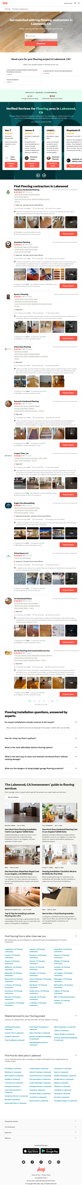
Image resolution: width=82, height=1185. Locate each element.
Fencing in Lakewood (12, 1086)
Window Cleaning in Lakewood (65, 1076)
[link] (7, 158)
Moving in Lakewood (12, 1099)
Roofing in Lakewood (12, 1079)
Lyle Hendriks (47, 825)
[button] (20, 222)
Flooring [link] (7, 9)
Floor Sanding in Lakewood (14, 1040)
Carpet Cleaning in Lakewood (40, 1083)
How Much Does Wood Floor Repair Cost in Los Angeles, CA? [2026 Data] (22, 872)
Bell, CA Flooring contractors (64, 997)
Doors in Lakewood (61, 1072)
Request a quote (11, 164)
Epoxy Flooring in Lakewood (40, 1033)
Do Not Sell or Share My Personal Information (41, 1181)
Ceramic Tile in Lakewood (14, 1033)
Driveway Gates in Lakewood (40, 1094)
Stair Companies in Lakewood (64, 1027)
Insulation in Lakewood (38, 1097)
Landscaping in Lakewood (39, 1068)
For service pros (10, 1127)
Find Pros (41, 43)
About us (7, 1138)
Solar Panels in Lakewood (39, 1101)
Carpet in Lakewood (12, 1036)
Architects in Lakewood (62, 1090)
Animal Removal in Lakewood (40, 1076)
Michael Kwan (10, 825)
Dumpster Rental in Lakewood (40, 1086)
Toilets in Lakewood (61, 1030)
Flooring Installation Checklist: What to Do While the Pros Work (59, 872)
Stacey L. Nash (47, 867)
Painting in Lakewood (37, 1090)
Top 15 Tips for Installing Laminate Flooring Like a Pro (20, 914)
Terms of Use (36, 1175)
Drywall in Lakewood (61, 1097)
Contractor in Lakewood (62, 1068)
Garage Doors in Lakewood (64, 1079)
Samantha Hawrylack (13, 909)
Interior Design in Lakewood (64, 1034)
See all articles (13, 797)
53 (52, 701)
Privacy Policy (46, 1175)
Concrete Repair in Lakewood (40, 1079)
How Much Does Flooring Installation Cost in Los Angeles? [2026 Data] (21, 830)
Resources (8, 1132)
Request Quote (68, 234)
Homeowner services (11, 1121)
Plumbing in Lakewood (13, 1068)
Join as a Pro (68, 3)
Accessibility (41, 1178)
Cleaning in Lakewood (62, 1094)
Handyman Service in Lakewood (16, 1096)
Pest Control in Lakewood (14, 1076)
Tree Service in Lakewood (14, 1083)
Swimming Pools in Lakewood (15, 1103)
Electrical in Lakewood (13, 1072)
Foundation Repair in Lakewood (65, 1101)
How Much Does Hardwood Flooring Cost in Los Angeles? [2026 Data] (59, 830)
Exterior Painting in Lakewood (40, 1072)
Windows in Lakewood (62, 1086)
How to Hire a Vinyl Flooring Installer (58, 913)
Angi (6, 867)
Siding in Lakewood (61, 1083)
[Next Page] (57, 701)
